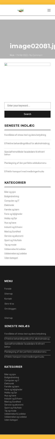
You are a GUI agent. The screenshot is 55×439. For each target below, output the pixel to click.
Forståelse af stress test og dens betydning (25, 135)
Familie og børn (11, 209)
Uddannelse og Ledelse (15, 253)
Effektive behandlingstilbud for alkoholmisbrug (27, 143)
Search (27, 114)
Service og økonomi (13, 236)
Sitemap (8, 294)
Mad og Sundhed (12, 231)
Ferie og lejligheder (13, 214)
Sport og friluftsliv (13, 240)
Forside (7, 289)
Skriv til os (9, 304)
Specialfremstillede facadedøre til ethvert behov (24, 153)
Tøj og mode (10, 245)
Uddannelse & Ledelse (15, 249)
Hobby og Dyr (10, 218)
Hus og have (10, 223)
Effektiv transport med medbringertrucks (24, 171)
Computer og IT (11, 201)
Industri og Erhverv (13, 227)
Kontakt (8, 299)
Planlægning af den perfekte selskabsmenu (25, 163)
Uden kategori (11, 258)
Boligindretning (11, 196)
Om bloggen (10, 309)
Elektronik (9, 205)
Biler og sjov (10, 192)
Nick (12, 55)
